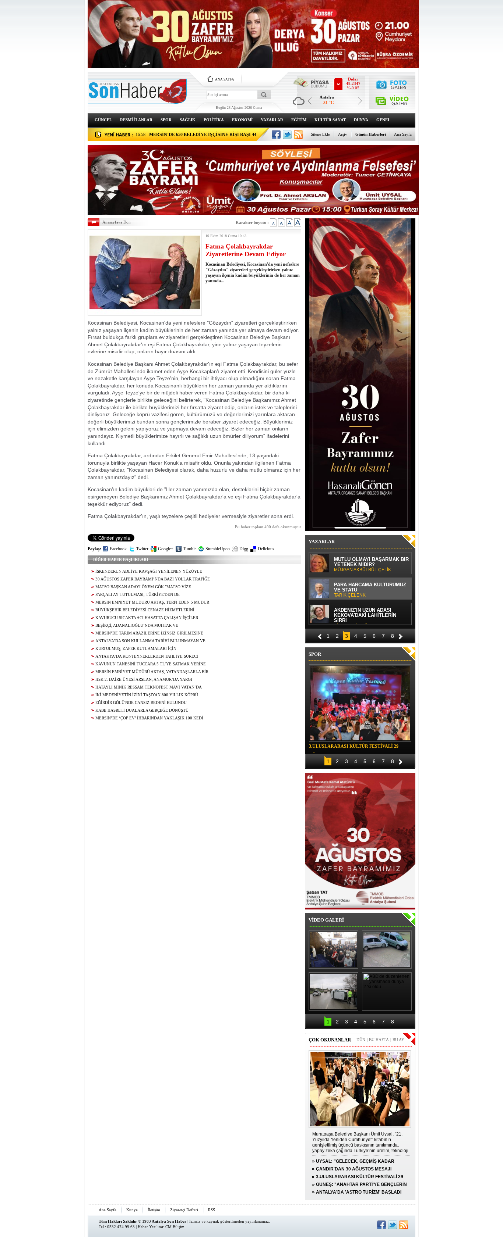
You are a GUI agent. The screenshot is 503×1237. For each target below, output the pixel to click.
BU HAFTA (379, 1039)
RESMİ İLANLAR (136, 120)
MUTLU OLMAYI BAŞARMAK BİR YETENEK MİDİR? (371, 564)
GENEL (383, 120)
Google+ (165, 548)
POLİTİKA (214, 120)
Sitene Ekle (320, 134)
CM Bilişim (174, 1227)
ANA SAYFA (224, 79)
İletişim (154, 1210)
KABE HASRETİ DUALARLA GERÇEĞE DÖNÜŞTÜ (142, 710)
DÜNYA (361, 120)
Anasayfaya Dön (116, 222)
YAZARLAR (272, 120)
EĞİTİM (298, 120)
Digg (243, 548)
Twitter (142, 548)
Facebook (118, 548)
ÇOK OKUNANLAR (330, 1040)
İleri (400, 635)
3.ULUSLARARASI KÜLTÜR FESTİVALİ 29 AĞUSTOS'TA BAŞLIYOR (353, 747)
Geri (319, 635)
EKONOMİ (242, 120)
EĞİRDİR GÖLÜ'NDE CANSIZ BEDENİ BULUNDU (141, 703)
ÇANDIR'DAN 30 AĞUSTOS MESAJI (353, 1169)
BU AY (398, 1039)
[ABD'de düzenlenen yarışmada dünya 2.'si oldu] (387, 991)
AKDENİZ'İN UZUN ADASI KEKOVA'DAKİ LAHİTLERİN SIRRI (365, 616)
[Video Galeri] (392, 99)
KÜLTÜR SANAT (330, 120)
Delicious (266, 548)
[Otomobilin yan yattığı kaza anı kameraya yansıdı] (387, 949)
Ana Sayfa (403, 134)
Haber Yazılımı (150, 1227)
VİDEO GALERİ (326, 920)
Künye (132, 1210)
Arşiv (342, 134)
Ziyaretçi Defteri (184, 1210)
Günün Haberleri (370, 134)
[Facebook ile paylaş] (276, 134)
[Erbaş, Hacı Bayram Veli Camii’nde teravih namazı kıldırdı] (333, 949)
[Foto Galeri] (392, 84)
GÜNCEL (103, 120)
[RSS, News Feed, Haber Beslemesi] (298, 134)
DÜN (360, 1039)
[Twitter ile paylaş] (287, 134)
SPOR (166, 120)
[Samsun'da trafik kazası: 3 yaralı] (333, 991)
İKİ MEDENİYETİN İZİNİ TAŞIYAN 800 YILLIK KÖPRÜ (146, 695)
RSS (211, 1210)
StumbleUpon (217, 548)
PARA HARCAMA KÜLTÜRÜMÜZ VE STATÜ (370, 590)
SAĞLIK (188, 120)
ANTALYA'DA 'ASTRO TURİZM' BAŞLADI (358, 1192)
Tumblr (189, 548)
